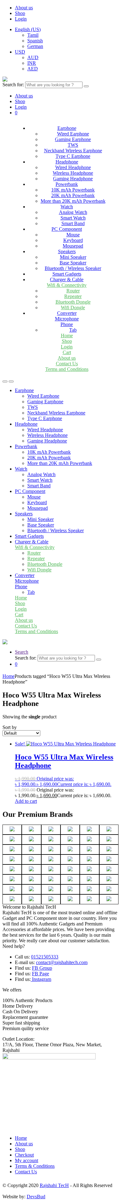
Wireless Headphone (73, 173)
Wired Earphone (73, 133)
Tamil (32, 35)
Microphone (67, 318)
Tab (73, 330)
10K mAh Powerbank (73, 189)
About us (24, 7)
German (35, 46)
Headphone (67, 161)
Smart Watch (73, 217)
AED (32, 68)
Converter (67, 313)
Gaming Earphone (73, 139)
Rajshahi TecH (54, 1185)
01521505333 (44, 956)
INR (31, 63)
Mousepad (73, 245)
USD (20, 51)
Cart (67, 352)
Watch (66, 206)
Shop (20, 13)
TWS (73, 145)
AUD (32, 57)
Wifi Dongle (73, 307)
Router (73, 290)
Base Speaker (73, 262)
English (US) (28, 29)
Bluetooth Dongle (73, 302)
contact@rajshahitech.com (61, 962)
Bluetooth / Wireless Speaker (73, 268)
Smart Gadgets (66, 274)
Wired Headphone (73, 167)
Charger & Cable (66, 279)
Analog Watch (73, 212)
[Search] (86, 86)
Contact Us (67, 363)
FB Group (42, 968)
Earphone (66, 128)
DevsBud (36, 1196)
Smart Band (73, 223)
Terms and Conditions (66, 369)
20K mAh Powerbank (73, 195)
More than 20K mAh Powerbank (73, 201)
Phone (66, 324)
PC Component (67, 229)
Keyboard (73, 240)
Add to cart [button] (26, 801)
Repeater (73, 296)
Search (21, 652)
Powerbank (67, 184)
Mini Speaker (73, 257)
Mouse (73, 234)
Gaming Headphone (73, 178)
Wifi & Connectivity (67, 285)
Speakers (67, 251)
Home (67, 335)
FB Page (40, 973)
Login (21, 18)
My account (26, 1160)
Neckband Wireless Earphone (73, 150)
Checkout (24, 1154)
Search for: (13, 84)
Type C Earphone (73, 156)
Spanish (35, 40)
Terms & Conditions (35, 1166)
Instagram (41, 979)
